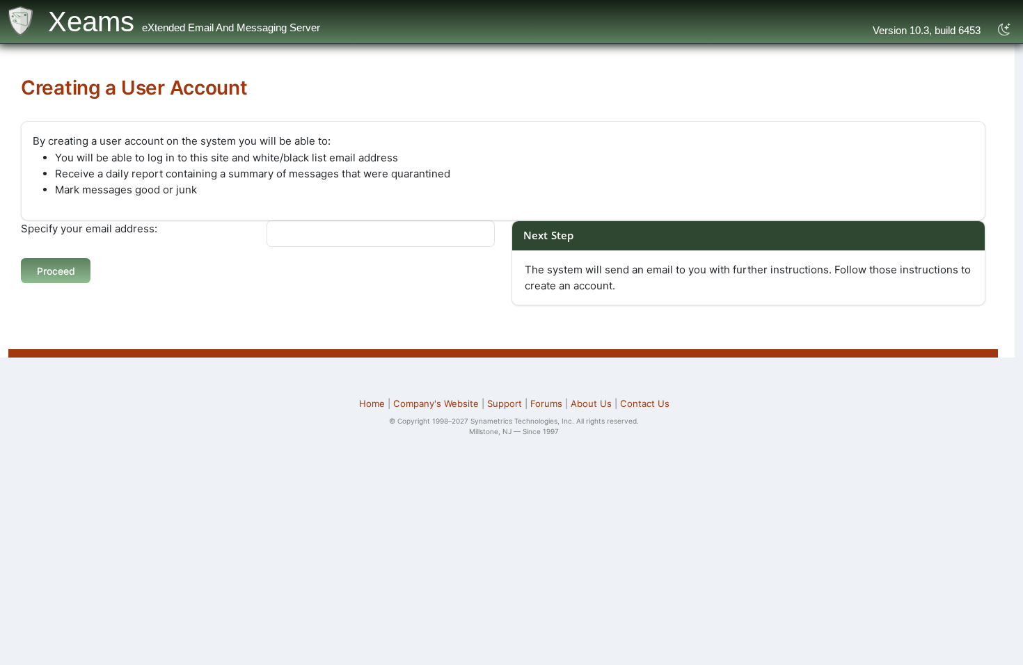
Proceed (56, 271)
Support (504, 403)
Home (372, 403)
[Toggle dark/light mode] (1004, 30)
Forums (546, 403)
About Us (591, 403)
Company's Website (436, 403)
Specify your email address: (89, 228)
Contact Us (644, 403)
